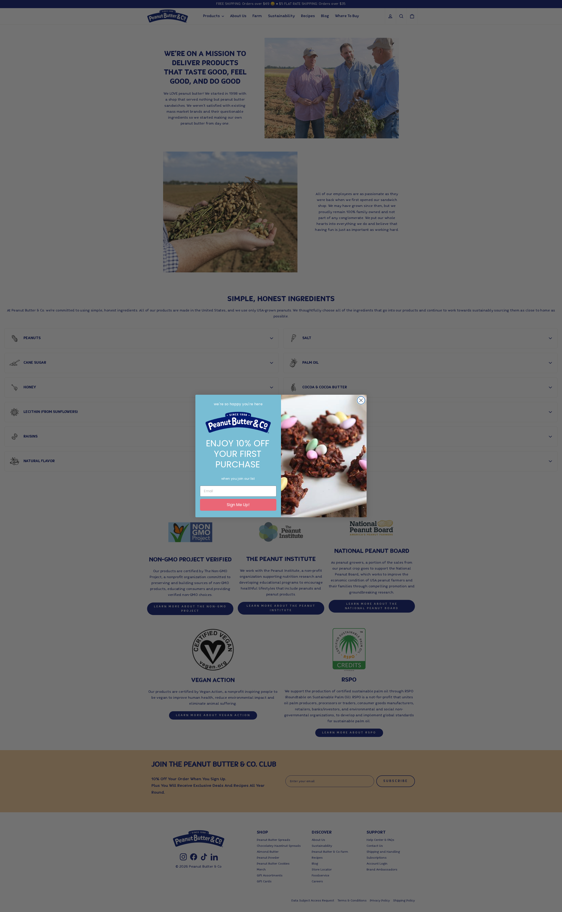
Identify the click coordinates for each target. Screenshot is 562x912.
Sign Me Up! (238, 504)
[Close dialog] (361, 400)
